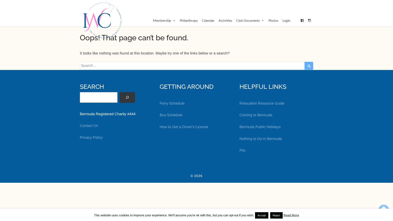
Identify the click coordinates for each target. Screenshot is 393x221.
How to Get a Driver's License (184, 127)
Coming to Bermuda (255, 115)
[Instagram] (309, 20)
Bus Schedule (171, 115)
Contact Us (89, 126)
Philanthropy (189, 20)
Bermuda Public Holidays (260, 127)
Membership (162, 20)
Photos (273, 20)
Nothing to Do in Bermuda (260, 139)
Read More (291, 215)
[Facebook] (302, 20)
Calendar (208, 20)
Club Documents (248, 20)
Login (286, 20)
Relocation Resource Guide (262, 103)
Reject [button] (276, 215)
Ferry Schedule (172, 103)
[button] (295, 20)
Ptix (242, 150)
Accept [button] (261, 215)
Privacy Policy (91, 137)
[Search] (127, 97)
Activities (225, 20)
